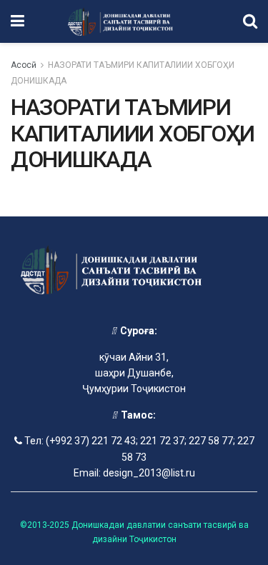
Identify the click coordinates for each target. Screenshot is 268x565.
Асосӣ (23, 65)
